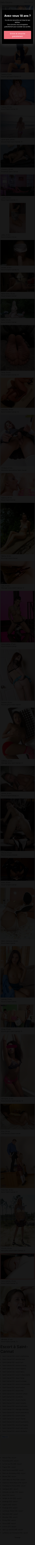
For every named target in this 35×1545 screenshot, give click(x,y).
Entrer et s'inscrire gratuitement (17, 35)
